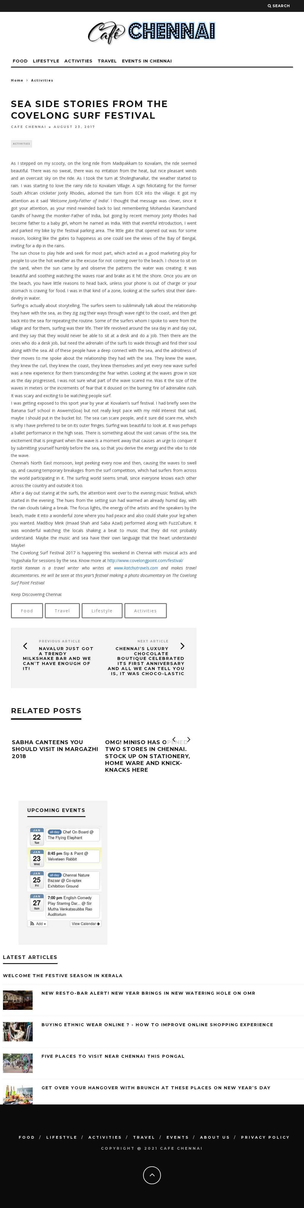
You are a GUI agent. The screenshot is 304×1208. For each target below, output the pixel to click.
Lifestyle (46, 61)
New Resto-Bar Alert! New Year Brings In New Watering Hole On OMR (149, 993)
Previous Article (59, 641)
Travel (107, 61)
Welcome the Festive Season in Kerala (63, 975)
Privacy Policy (265, 1137)
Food (20, 61)
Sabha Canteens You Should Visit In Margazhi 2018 (55, 749)
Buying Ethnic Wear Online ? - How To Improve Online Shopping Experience (157, 1024)
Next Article (153, 641)
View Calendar (84, 923)
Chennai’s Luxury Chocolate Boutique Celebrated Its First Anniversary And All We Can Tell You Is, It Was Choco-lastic (146, 661)
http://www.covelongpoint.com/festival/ (145, 560)
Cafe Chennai (28, 127)
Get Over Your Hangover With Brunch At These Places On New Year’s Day (156, 1087)
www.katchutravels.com (136, 568)
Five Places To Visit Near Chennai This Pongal (113, 1056)
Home (17, 80)
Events (178, 1137)
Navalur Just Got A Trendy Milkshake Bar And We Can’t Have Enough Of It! (58, 658)
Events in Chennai (147, 61)
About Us (215, 1137)
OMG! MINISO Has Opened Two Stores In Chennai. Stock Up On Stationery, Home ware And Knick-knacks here (147, 756)
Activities (78, 61)
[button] (38, 924)
